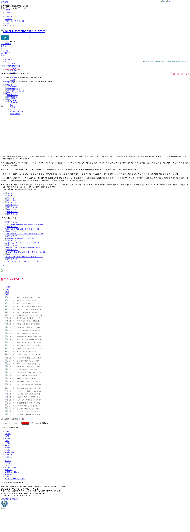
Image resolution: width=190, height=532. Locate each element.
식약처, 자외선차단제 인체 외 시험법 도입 (30, 378)
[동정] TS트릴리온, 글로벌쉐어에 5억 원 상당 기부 (32, 354)
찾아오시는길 (10, 467)
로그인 (8, 10)
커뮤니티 (8, 457)
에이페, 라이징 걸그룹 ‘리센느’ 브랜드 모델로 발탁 (33, 358)
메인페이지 (9, 59)
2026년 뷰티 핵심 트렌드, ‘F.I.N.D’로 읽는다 (30, 412)
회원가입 (8, 12)
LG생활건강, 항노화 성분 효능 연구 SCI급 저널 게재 (33, 348)
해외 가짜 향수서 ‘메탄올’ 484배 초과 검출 (30, 375)
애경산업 (4, 51)
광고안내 (8, 19)
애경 (2, 48)
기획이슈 (8, 84)
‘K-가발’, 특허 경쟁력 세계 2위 (26, 300)
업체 (7, 436)
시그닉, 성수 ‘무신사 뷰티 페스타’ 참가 (29, 330)
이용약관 (8, 470)
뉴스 (7, 431)
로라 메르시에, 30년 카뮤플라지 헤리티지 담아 (31, 406)
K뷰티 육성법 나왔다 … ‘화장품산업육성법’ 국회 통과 (34, 321)
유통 (7, 441)
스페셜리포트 (15, 89)
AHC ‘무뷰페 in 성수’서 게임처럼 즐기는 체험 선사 (32, 345)
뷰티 (11, 75)
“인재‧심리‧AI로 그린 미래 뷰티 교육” (29, 400)
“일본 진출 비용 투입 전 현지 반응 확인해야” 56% (32, 394)
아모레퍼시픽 (6, 44)
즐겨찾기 (4, 2)
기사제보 (8, 16)
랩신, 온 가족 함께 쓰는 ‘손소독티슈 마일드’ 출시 (32, 361)
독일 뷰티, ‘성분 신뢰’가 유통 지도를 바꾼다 (30, 324)
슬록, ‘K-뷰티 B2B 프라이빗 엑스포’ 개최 (29, 339)
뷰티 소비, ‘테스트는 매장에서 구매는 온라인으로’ (32, 364)
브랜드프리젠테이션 (18, 91)
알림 (7, 23)
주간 (7, 292)
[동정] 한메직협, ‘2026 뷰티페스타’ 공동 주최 (31, 403)
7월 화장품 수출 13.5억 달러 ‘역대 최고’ (29, 414)
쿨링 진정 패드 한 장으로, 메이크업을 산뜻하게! (32, 297)
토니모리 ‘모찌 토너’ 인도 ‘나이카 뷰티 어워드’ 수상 (33, 318)
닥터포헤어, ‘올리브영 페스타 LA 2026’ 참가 (30, 372)
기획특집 (8, 454)
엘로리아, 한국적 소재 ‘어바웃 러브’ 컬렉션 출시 (32, 303)
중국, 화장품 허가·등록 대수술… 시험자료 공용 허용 (33, 388)
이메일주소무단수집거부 (15, 479)
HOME (8, 461)
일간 (7, 289)
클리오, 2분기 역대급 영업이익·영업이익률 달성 (32, 309)
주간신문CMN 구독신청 (14, 21)
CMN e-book (10, 25)
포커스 (12, 63)
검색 (5, 38)
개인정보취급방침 (12, 472)
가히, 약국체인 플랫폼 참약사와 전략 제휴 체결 (31, 381)
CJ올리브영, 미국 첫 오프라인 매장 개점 (29, 315)
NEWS (7, 61)
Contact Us (9, 474)
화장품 (3, 46)
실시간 (8, 287)
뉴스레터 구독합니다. (40, 423)
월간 (7, 294)
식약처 (3, 55)
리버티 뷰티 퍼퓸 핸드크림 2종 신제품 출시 (30, 384)
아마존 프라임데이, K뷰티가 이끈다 (28, 312)
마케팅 (8, 438)
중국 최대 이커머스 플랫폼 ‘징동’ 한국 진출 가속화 (33, 336)
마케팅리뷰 (9, 452)
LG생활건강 (5, 53)
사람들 (12, 80)
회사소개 (8, 463)
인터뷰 (8, 448)
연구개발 (13, 68)
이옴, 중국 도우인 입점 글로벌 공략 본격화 (30, 306)
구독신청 (25, 423)
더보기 (3, 265)
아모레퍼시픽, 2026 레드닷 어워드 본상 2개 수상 (32, 397)
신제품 (8, 443)
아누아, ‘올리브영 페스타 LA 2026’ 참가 (29, 342)
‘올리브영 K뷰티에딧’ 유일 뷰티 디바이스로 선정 (32, 369)
